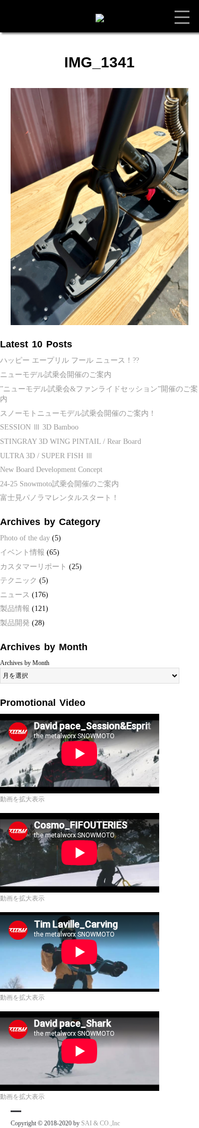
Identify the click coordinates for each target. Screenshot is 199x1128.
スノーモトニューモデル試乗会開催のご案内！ (78, 413)
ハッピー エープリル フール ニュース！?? (69, 360)
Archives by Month (24, 663)
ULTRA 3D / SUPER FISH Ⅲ (46, 456)
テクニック (18, 580)
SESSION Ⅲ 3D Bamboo (39, 427)
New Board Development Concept (51, 470)
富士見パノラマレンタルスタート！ (59, 498)
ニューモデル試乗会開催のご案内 (55, 375)
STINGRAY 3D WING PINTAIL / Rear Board (70, 441)
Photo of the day (25, 538)
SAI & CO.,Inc (100, 1123)
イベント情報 (22, 552)
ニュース (15, 595)
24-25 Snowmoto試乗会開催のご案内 (59, 484)
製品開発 (15, 623)
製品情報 (15, 609)
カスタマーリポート (33, 567)
